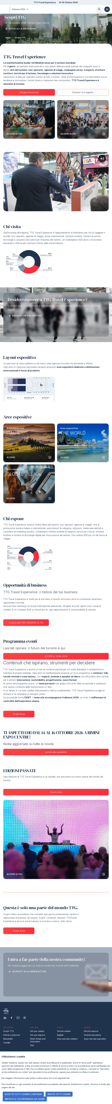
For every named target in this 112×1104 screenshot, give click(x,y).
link (68, 1078)
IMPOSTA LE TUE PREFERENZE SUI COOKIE (25, 1099)
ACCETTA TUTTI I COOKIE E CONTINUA (23, 1094)
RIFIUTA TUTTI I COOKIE (59, 1094)
